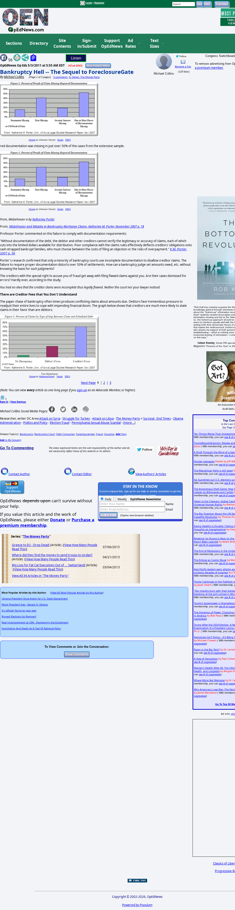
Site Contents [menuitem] (62, 43)
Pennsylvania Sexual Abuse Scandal (96, 423)
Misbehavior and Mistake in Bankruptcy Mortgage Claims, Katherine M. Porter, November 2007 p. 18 (76, 226)
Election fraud (59, 423)
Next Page (88, 383)
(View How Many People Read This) (49, 559)
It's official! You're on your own (19, 610)
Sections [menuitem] (14, 43)
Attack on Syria (49, 418)
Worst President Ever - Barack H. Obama (25, 604)
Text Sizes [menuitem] (154, 43)
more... (129, 423)
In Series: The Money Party (84, 77)
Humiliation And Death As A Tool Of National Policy (31, 628)
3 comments (60, 77)
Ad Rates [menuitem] (130, 43)
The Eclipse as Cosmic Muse (210, 560)
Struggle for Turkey (76, 418)
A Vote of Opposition (206, 658)
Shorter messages (204, 461)
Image (32, 139)
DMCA (68, 140)
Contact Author (19, 474)
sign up (82, 390)
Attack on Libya (103, 418)
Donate (57, 519)
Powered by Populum (137, 905)
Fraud (99, 434)
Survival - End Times (157, 418)
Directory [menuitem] (39, 43)
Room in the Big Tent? (207, 649)
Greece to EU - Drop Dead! (31, 545)
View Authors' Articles (150, 474)
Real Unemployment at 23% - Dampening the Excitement (35, 622)
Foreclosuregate (85, 434)
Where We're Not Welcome (209, 680)
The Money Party (128, 418)
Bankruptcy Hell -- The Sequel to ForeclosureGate (67, 71)
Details (60, 140)
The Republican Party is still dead (213, 470)
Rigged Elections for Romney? (19, 616)
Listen (76, 58)
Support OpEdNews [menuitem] (110, 43)
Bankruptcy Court (44, 434)
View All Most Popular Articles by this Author (77, 592)
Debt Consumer (65, 434)
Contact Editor (82, 474)
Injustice (109, 434)
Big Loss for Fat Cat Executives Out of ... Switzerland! (48, 565)
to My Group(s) (10, 440)
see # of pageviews (210, 520)
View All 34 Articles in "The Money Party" (40, 576)
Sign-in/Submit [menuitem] (86, 43)
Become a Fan (183, 66)
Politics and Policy (35, 423)
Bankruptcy (26, 434)
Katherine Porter (43, 219)
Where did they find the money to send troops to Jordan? (52, 555)
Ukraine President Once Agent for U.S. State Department (35, 598)
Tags (121, 434)
